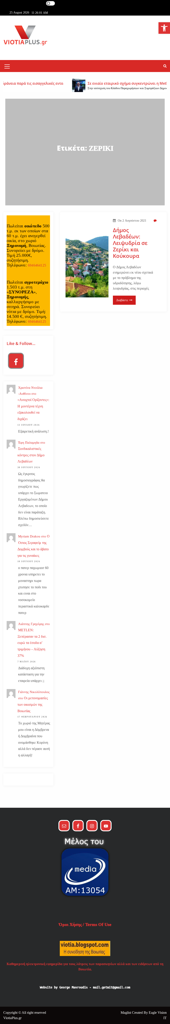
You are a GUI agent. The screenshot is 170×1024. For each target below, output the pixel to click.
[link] (164, 28)
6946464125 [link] (37, 265)
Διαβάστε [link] (122, 300)
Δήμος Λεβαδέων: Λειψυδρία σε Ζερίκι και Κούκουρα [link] (130, 243)
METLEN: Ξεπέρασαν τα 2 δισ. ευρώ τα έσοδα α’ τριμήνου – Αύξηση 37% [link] (31, 642)
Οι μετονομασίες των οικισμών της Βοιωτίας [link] (32, 704)
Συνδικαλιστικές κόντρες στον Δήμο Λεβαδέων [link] (30, 455)
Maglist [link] (126, 1012)
